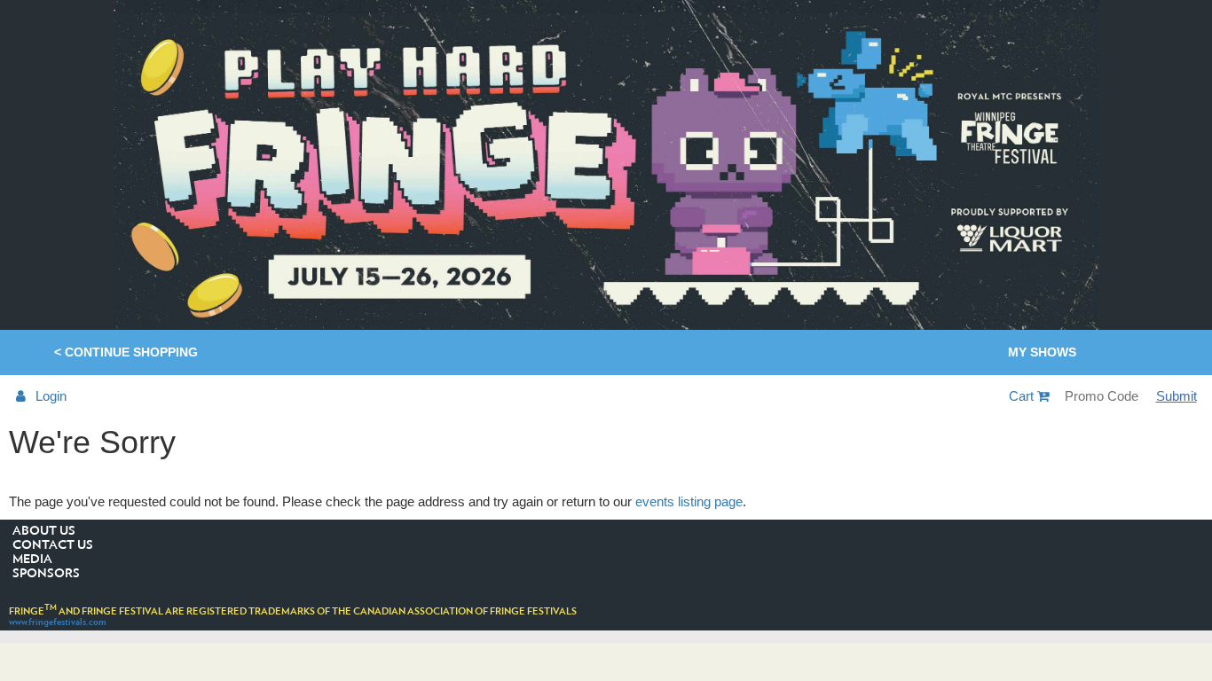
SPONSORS (46, 574)
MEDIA (32, 559)
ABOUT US (43, 531)
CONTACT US (52, 545)
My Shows (1042, 352)
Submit (1176, 395)
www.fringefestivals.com (57, 622)
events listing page (689, 501)
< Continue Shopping (126, 352)
